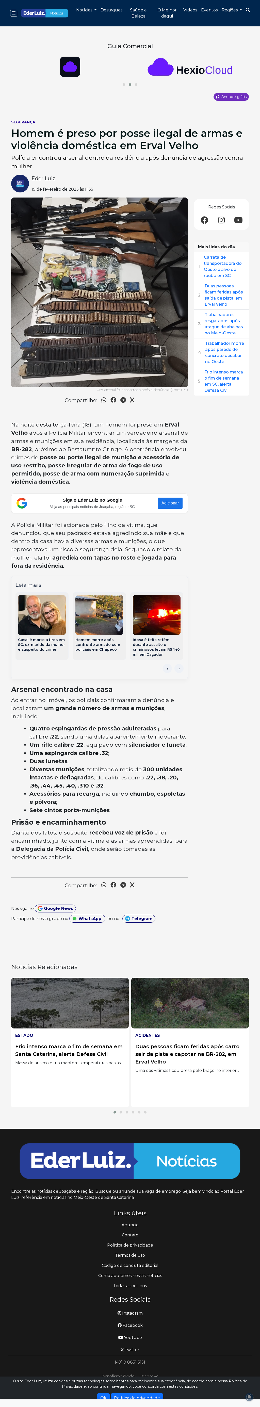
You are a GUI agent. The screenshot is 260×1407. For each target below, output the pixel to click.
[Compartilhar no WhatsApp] (103, 400)
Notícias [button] (84, 10)
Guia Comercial (130, 46)
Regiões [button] (230, 10)
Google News (58, 908)
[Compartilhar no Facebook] (113, 400)
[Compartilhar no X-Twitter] (132, 400)
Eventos (209, 10)
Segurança (23, 122)
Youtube (132, 1337)
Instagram (132, 1313)
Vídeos (190, 10)
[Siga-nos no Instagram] (221, 220)
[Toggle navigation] (13, 13)
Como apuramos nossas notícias (130, 1275)
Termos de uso (130, 1255)
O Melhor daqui (167, 13)
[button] (124, 84)
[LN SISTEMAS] (190, 67)
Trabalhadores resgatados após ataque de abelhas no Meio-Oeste (224, 323)
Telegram (141, 918)
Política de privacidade (130, 1245)
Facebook (132, 1325)
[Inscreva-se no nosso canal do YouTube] (238, 220)
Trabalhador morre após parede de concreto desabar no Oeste (224, 352)
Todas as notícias (130, 1285)
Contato (130, 1235)
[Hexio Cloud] (70, 67)
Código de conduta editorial (130, 1265)
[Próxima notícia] (179, 668)
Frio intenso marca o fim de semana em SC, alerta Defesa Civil (223, 381)
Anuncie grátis (233, 96)
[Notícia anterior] (167, 668)
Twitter (131, 1349)
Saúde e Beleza (138, 13)
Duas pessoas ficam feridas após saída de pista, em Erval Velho (224, 295)
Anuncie (130, 1224)
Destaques (111, 10)
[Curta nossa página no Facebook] (204, 220)
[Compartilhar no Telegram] (123, 400)
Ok (103, 1398)
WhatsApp (90, 918)
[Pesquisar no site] (248, 10)
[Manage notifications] (249, 1397)
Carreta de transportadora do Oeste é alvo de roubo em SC (223, 266)
